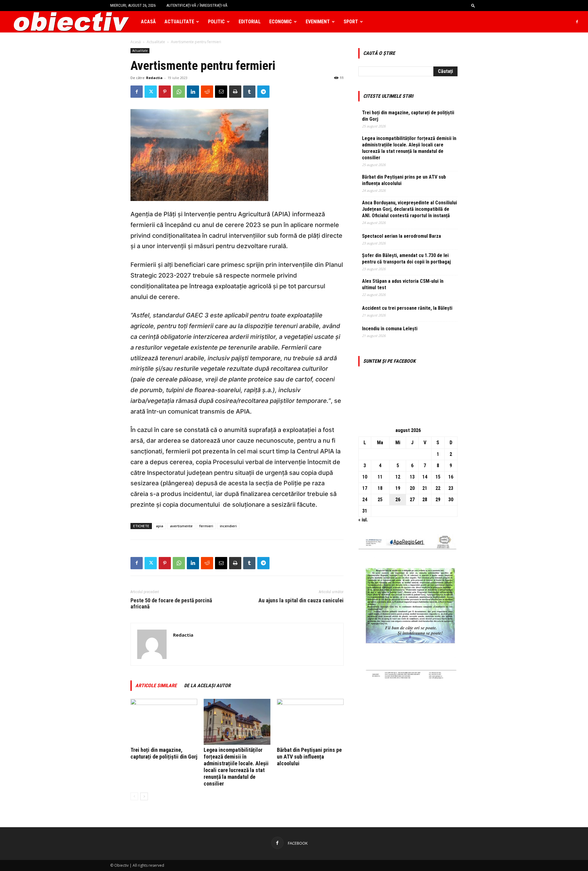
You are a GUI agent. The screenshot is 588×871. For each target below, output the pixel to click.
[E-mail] (221, 91)
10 (364, 477)
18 (380, 488)
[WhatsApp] (179, 91)
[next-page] (144, 796)
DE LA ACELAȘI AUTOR (207, 685)
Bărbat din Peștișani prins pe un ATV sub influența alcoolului (309, 757)
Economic (280, 22)
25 (380, 499)
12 (397, 477)
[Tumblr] (249, 91)
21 (424, 488)
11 (380, 477)
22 (437, 488)
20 (412, 488)
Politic (216, 22)
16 (450, 477)
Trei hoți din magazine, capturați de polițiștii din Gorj (163, 753)
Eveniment (318, 22)
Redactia (154, 77)
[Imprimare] (235, 91)
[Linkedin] (193, 91)
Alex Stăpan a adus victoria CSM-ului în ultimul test (402, 284)
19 (397, 488)
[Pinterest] (165, 91)
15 (437, 477)
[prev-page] (134, 796)
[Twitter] (151, 91)
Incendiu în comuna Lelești (389, 328)
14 (424, 477)
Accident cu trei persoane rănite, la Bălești (407, 308)
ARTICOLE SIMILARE (156, 685)
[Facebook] (577, 21)
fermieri (206, 526)
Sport (351, 22)
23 (450, 488)
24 (364, 499)
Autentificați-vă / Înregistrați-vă (197, 5)
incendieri (228, 526)
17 (364, 488)
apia (159, 526)
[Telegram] (263, 91)
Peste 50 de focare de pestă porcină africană (171, 603)
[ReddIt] (207, 91)
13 (412, 477)
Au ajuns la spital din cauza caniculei (301, 600)
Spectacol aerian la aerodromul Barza (401, 236)
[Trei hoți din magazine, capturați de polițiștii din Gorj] (163, 722)
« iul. (363, 520)
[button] (473, 5)
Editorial (250, 22)
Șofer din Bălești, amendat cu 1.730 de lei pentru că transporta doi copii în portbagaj (406, 258)
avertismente (181, 526)
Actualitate (179, 22)
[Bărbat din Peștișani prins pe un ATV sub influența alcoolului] (310, 722)
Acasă (148, 22)
